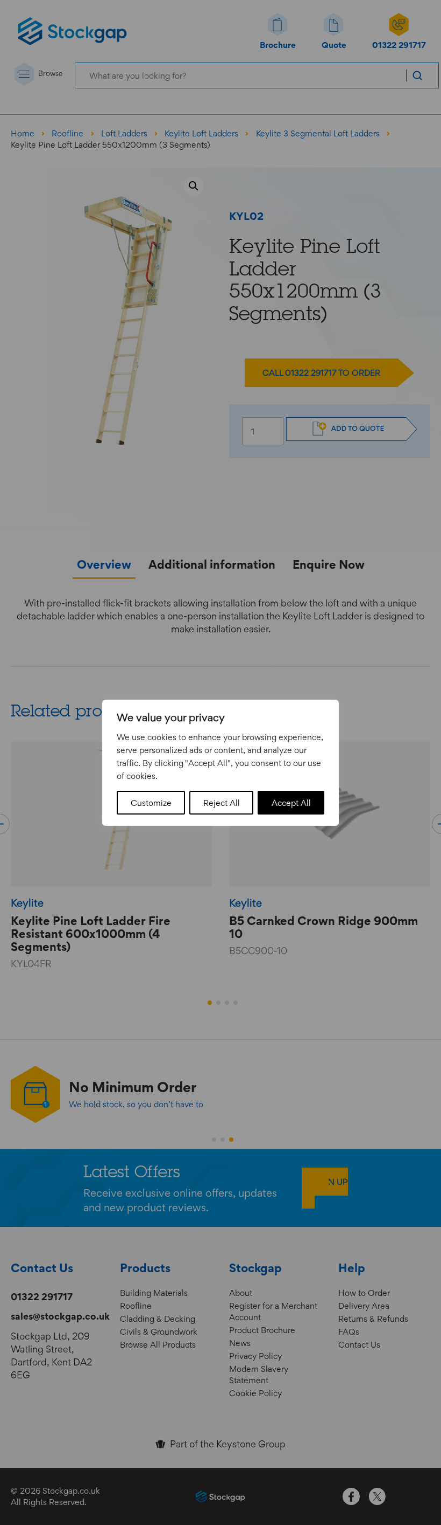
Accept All (291, 802)
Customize (151, 802)
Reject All (221, 802)
